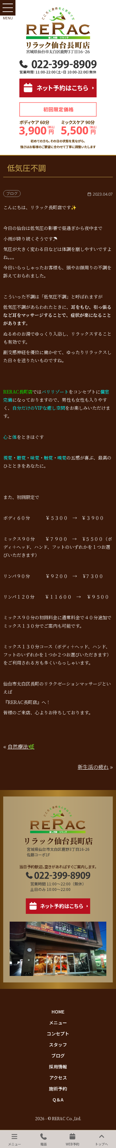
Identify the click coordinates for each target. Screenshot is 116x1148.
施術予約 (58, 1088)
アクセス (58, 1077)
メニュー (58, 1022)
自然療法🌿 (20, 746)
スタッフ (58, 1044)
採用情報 (58, 1066)
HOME (58, 1011)
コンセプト (58, 1033)
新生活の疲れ (93, 767)
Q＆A (58, 1099)
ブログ (58, 1055)
